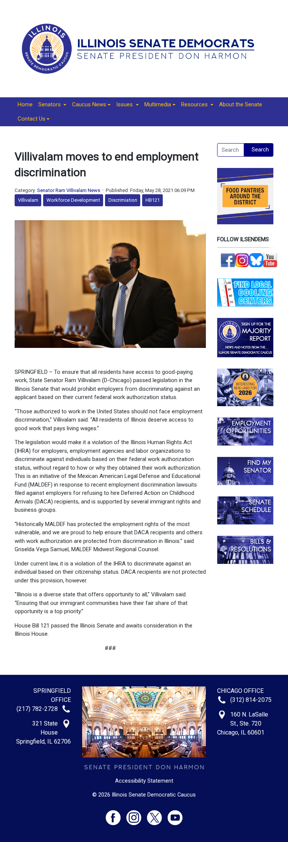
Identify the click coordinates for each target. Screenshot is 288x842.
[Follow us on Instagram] (242, 259)
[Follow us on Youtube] (175, 814)
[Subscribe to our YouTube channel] (270, 259)
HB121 (153, 200)
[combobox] (230, 150)
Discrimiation (122, 200)
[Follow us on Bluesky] (256, 259)
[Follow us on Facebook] (228, 259)
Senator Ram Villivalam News (68, 190)
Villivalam (28, 200)
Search (260, 149)
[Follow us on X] (157, 814)
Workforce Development (73, 200)
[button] (52, 105)
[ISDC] (141, 48)
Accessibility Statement (144, 780)
